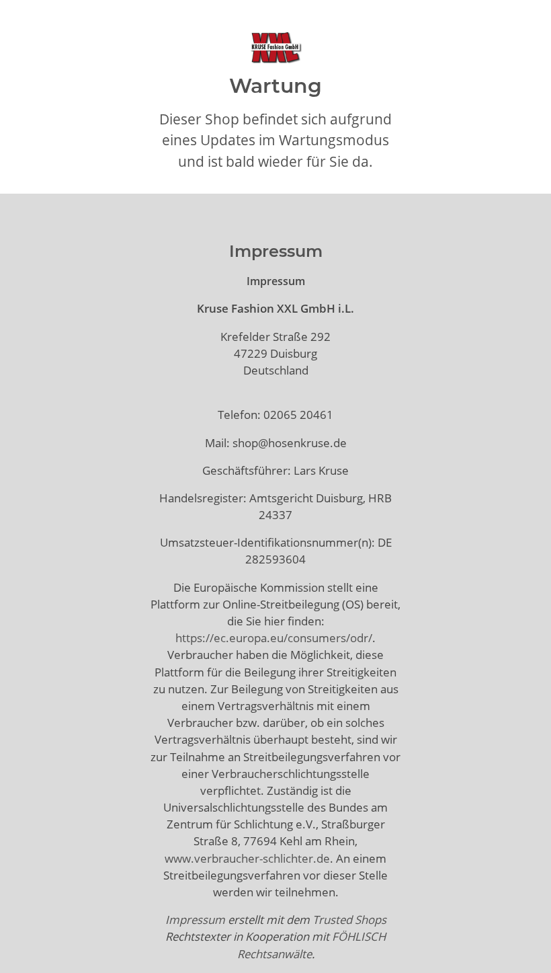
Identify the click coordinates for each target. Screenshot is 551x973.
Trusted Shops (349, 919)
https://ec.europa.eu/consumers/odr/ (273, 638)
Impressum (195, 919)
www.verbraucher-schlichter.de (247, 858)
